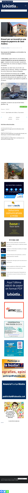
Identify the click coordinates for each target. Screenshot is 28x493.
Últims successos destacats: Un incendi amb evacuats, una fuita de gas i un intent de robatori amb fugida (17, 244)
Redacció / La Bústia (6, 47)
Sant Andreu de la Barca (12, 112)
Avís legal (15, 478)
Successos (21, 112)
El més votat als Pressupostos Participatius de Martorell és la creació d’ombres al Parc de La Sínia (16, 274)
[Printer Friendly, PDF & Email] (23, 106)
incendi (7, 109)
